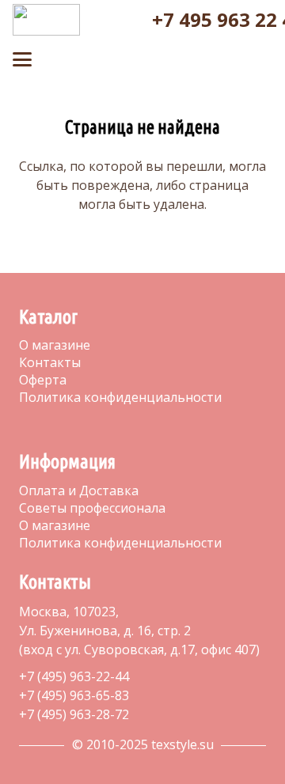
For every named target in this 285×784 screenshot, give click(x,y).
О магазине (54, 345)
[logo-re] (46, 20)
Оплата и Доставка (79, 490)
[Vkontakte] (25, 429)
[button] (114, 24)
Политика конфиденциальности (120, 397)
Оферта (42, 379)
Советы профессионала (92, 508)
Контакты (50, 362)
